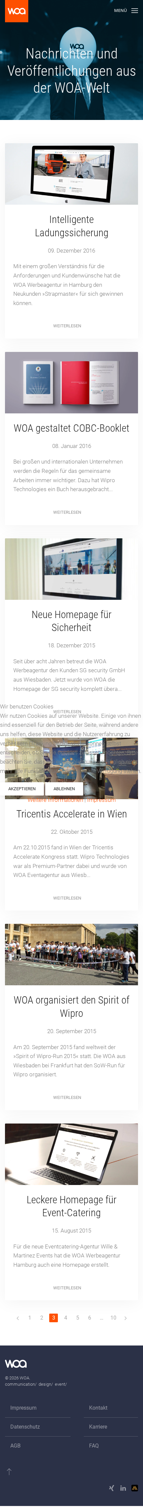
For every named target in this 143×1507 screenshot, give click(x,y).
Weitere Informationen (55, 800)
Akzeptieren (22, 788)
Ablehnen (64, 788)
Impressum (101, 800)
